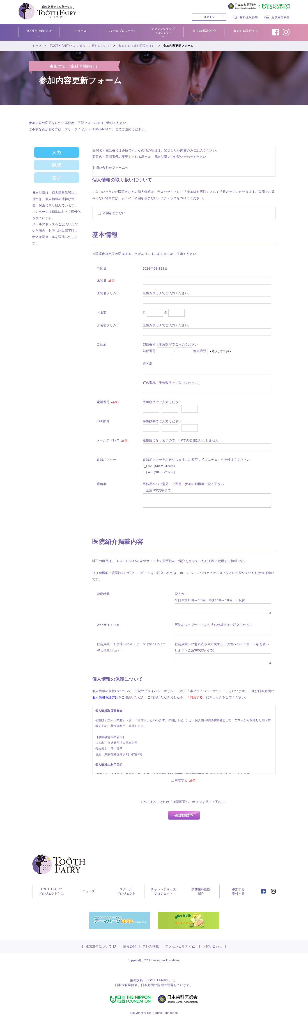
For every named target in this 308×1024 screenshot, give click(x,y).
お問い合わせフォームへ (110, 167)
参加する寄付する (238, 891)
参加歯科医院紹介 (200, 891)
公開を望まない (113, 213)
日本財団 (147, 985)
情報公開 (129, 946)
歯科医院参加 (249, 17)
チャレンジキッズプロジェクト (163, 891)
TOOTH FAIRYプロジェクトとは (51, 891)
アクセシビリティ (178, 946)
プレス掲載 (151, 946)
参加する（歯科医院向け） (136, 45)
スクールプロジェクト (126, 891)
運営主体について (99, 946)
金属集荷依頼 (280, 17)
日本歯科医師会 (126, 985)
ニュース (88, 891)
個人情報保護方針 (105, 697)
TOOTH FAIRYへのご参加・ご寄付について (80, 45)
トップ (36, 45)
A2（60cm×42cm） (162, 466)
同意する (181, 780)
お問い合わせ (212, 946)
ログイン (209, 17)
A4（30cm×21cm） (162, 472)
